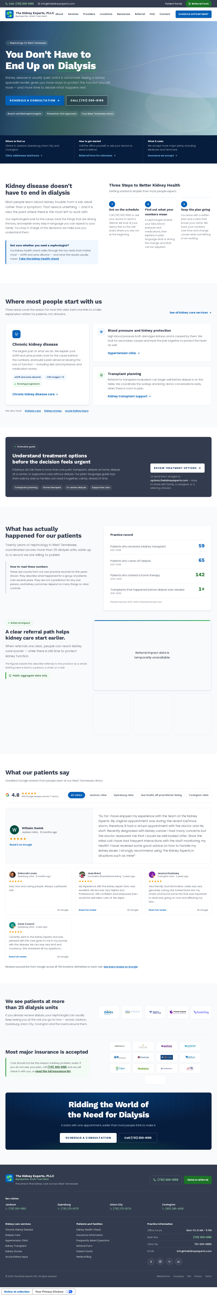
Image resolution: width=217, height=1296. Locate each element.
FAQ (152, 14)
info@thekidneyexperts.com (58, 3)
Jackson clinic (98, 795)
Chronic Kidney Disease (19, 1229)
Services (73, 14)
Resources (123, 14)
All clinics (76, 795)
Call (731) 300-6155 (87, 100)
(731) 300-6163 (17, 1208)
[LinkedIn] (178, 1261)
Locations (106, 14)
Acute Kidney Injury (16, 1256)
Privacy (198, 1276)
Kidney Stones (13, 1251)
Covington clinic (199, 795)
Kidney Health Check (88, 1229)
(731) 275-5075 (70, 1208)
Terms (208, 1276)
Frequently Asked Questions (92, 1240)
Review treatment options (175, 468)
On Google (62, 910)
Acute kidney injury (76, 411)
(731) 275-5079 (122, 1208)
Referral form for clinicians (95, 155)
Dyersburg (64, 1204)
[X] (169, 1261)
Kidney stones (53, 411)
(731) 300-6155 (57, 1067)
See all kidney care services (189, 313)
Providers (89, 14)
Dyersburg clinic (124, 795)
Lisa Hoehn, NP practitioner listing (161, 795)
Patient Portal (173, 3)
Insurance (179, 1276)
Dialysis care (33, 411)
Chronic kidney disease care (33, 394)
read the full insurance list (53, 1071)
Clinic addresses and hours (22, 155)
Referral (140, 14)
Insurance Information (89, 1235)
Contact (165, 14)
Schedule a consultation (32, 100)
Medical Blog (83, 1256)
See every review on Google (121, 966)
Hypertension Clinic (16, 1240)
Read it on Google (21, 844)
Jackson (10, 1204)
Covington (168, 1204)
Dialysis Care (12, 1235)
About (59, 14)
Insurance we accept (161, 155)
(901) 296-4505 (174, 1208)
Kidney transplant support (127, 396)
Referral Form (200, 3)
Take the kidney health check (39, 259)
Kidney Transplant (16, 1246)
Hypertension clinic (122, 353)
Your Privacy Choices (49, 1291)
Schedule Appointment (194, 14)
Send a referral (197, 1180)
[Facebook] (151, 1261)
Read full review (87, 910)
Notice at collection (17, 1291)
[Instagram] (160, 1261)
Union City (116, 1204)
